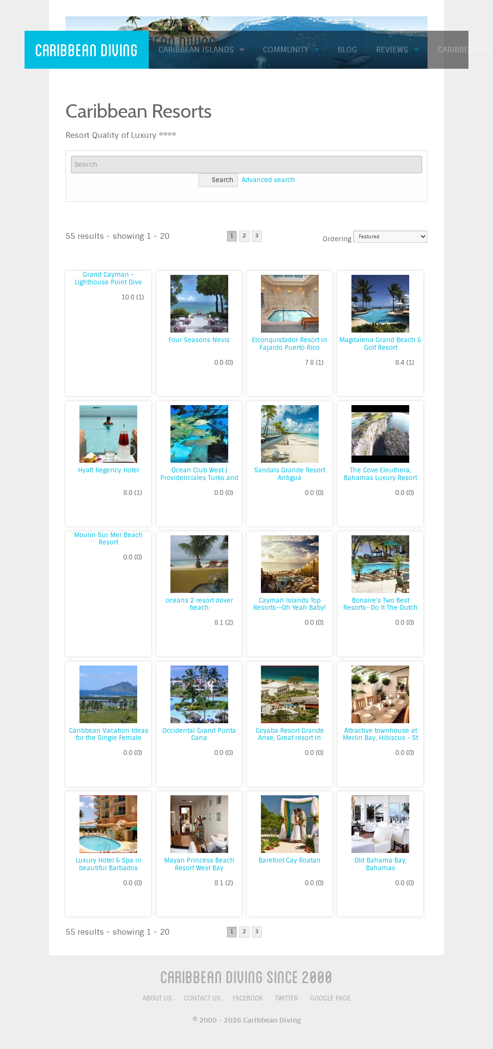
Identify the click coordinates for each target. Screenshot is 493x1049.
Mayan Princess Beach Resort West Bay (199, 864)
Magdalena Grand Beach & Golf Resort (380, 344)
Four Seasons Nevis (199, 340)
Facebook (248, 998)
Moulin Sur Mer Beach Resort (108, 539)
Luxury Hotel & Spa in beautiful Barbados (109, 864)
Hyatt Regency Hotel (108, 470)
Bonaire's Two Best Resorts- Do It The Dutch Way (380, 607)
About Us (157, 998)
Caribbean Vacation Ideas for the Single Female (108, 734)
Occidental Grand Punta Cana (199, 734)
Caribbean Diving (86, 49)
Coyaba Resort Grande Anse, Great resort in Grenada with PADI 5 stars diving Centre (289, 742)
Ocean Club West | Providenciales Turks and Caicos (199, 477)
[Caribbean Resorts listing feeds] (423, 101)
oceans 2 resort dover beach (199, 604)
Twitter (286, 998)
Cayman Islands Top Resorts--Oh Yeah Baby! (289, 604)
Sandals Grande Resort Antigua (289, 474)
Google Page (330, 998)
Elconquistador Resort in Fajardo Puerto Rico (289, 344)
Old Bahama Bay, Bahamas (380, 864)
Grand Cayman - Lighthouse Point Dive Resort (108, 282)
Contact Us (202, 998)
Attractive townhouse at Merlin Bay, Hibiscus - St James (380, 738)
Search (223, 180)
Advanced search (268, 180)
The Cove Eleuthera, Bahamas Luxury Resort (380, 474)
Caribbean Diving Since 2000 (246, 976)
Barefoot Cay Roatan (290, 860)
